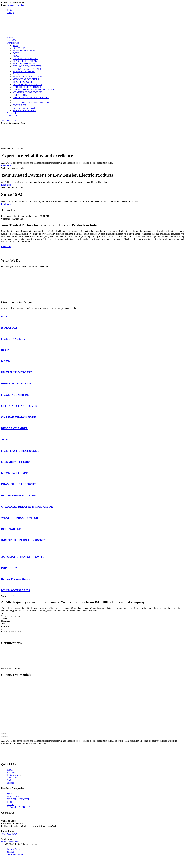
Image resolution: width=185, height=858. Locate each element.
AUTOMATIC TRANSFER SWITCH (31, 102)
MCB (15, 45)
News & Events (14, 113)
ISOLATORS (19, 48)
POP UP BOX (19, 105)
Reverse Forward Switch (24, 108)
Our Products (13, 43)
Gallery (10, 12)
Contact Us (12, 115)
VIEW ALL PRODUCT (18, 807)
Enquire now (13, 775)
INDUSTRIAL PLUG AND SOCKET (31, 97)
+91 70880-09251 (9, 120)
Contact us (12, 777)
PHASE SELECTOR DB (25, 61)
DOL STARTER (20, 95)
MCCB (16, 56)
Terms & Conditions (16, 854)
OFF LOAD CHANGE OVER (27, 66)
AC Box (17, 74)
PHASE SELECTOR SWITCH (27, 84)
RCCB (16, 53)
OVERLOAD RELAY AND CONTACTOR (34, 89)
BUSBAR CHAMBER (24, 71)
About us (11, 772)
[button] (2, 736)
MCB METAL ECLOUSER (26, 79)
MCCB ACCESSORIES (24, 110)
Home (10, 37)
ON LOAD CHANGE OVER (27, 69)
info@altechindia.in (17, 5)
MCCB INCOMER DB (24, 63)
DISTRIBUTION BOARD (25, 58)
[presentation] (2, 733)
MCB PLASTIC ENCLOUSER (28, 76)
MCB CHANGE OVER (24, 50)
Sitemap (10, 783)
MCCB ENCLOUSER (23, 82)
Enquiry (10, 10)
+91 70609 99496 (9, 834)
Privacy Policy (13, 849)
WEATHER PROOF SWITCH (27, 92)
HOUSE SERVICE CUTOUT (27, 87)
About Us (11, 40)
